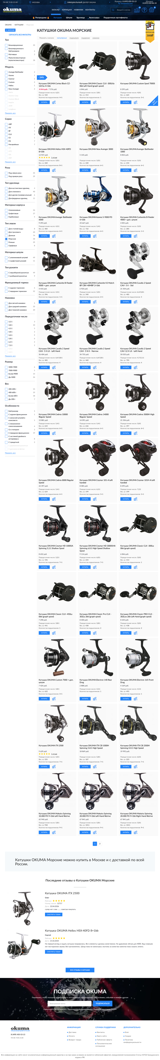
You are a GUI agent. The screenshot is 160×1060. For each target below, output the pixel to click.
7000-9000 (12, 370)
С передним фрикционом (18, 433)
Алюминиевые (14, 210)
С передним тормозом (17, 291)
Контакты (90, 10)
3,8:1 (10, 325)
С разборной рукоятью (17, 276)
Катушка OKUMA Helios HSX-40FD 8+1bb (71, 930)
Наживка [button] (10, 298)
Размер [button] (9, 362)
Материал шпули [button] (14, 252)
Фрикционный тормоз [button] (16, 283)
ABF (10, 124)
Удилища (80, 18)
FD (9, 141)
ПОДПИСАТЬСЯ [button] (103, 1003)
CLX (10, 134)
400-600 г (12, 392)
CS (9, 138)
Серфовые (12, 246)
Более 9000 (13, 374)
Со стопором (13, 430)
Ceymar (11, 79)
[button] (125, 3)
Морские (12, 239)
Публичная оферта (104, 1040)
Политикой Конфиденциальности (80, 1009)
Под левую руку (14, 173)
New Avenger (13, 89)
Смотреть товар (53, 914)
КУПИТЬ (44, 102)
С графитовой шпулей (17, 261)
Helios (10, 86)
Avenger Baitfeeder (15, 72)
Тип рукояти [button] (11, 268)
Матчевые (12, 54)
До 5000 (11, 377)
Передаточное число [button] (16, 317)
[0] (151, 9)
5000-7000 (12, 367)
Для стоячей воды (15, 229)
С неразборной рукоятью (18, 273)
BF (9, 131)
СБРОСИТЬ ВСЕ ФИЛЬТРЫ (20, 35)
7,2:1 (10, 345)
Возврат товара (75, 1040)
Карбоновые (13, 217)
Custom (11, 82)
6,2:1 (10, 342)
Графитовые (13, 213)
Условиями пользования (101, 1009)
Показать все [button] (10, 113)
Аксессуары (94, 18)
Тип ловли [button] (10, 223)
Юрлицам (67, 10)
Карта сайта (102, 1036)
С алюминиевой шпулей (18, 257)
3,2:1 (10, 322)
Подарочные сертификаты (116, 18)
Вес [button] (7, 384)
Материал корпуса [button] (15, 205)
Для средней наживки (17, 307)
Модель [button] (9, 67)
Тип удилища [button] (12, 183)
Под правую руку (15, 176)
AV (9, 128)
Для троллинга (14, 232)
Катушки (58, 18)
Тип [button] (7, 40)
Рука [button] (7, 168)
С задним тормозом (16, 288)
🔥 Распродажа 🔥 (40, 18)
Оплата (72, 1036)
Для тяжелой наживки (17, 310)
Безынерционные (15, 45)
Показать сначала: (46, 38)
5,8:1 (10, 339)
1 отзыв (54, 157)
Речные (11, 242)
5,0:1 (10, 335)
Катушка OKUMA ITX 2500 (62, 893)
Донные (11, 235)
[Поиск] (113, 9)
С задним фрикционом (17, 414)
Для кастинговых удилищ (18, 188)
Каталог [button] (56, 10)
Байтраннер (13, 411)
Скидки (128, 1036)
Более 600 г (13, 396)
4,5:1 (10, 328)
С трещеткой (13, 442)
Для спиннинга (14, 192)
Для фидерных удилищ (17, 198)
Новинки (78, 10)
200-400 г (12, 389)
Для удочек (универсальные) (20, 195)
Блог (127, 1032)
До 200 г (11, 399)
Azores (11, 75)
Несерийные (13, 144)
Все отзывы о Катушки (80, 970)
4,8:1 (10, 332)
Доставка (72, 1032)
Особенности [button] (12, 406)
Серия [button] (8, 119)
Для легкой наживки (16, 303)
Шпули (69, 18)
